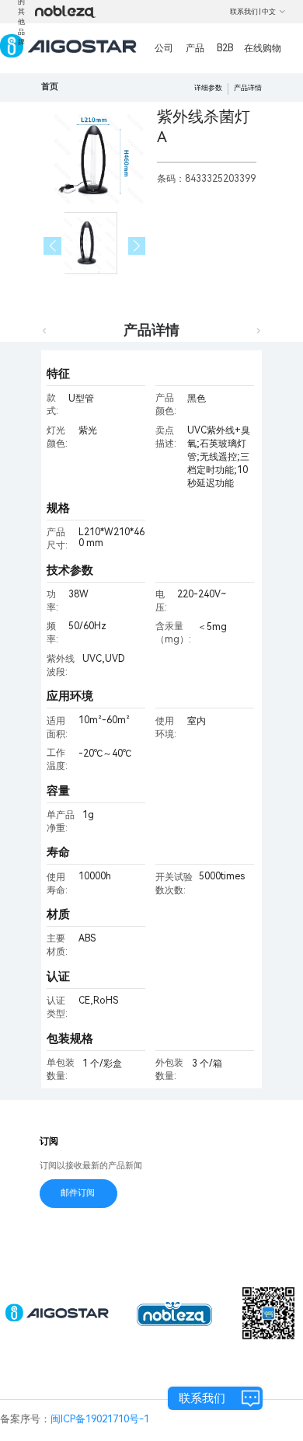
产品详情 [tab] (151, 330)
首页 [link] (49, 87)
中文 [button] (269, 12)
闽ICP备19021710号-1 (99, 1419)
